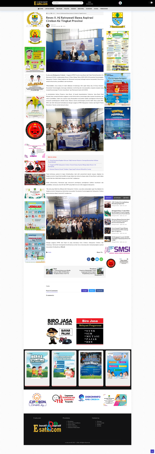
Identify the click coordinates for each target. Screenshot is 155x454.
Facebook (99, 290)
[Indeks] (120, 3)
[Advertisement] (35, 292)
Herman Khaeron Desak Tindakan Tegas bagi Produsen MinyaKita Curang (70, 169)
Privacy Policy (71, 424)
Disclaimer (70, 421)
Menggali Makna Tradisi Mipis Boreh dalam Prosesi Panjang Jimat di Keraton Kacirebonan (121, 212)
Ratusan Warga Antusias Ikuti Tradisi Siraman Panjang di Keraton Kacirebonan (121, 221)
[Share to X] (93, 259)
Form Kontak (100, 423)
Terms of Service (72, 426)
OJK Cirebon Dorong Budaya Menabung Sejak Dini (120, 202)
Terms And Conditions (74, 423)
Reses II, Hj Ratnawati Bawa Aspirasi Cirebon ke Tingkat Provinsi (69, 19)
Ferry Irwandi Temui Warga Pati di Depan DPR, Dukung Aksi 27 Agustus (120, 229)
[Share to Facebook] (88, 259)
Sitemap (99, 421)
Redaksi (99, 424)
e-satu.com (68, 442)
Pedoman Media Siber (74, 427)
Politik (49, 252)
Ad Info (99, 426)
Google (85, 290)
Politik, (64, 26)
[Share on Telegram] (97, 259)
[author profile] (48, 25)
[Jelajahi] (151, 2)
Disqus (92, 290)
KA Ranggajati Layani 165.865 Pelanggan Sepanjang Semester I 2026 (121, 238)
